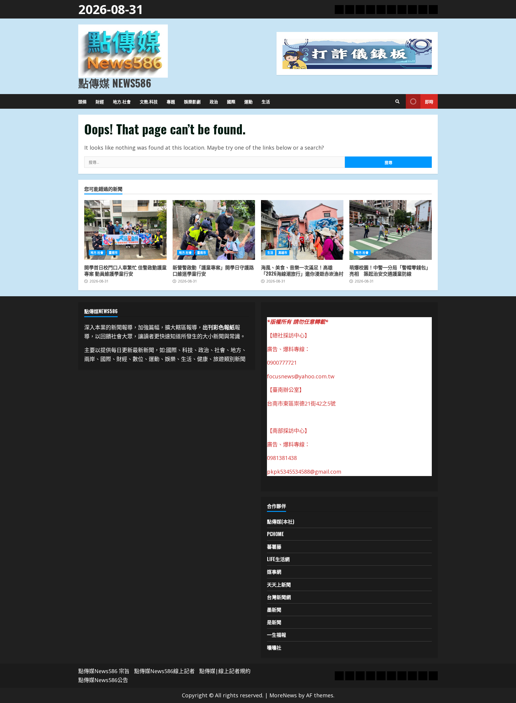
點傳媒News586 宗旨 (104, 671)
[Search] (397, 101)
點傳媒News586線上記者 (164, 671)
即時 (429, 101)
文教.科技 (149, 101)
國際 (231, 101)
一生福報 (276, 634)
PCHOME (275, 534)
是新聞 (274, 622)
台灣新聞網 (279, 597)
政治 (214, 101)
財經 (100, 101)
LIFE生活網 (278, 559)
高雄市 (282, 253)
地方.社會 (122, 101)
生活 (266, 101)
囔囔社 (274, 647)
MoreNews (283, 695)
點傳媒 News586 (114, 82)
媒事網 (274, 571)
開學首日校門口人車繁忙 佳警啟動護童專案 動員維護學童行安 (125, 230)
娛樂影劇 (192, 101)
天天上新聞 (279, 584)
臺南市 (113, 253)
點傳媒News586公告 (103, 680)
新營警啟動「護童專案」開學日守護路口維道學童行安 (214, 230)
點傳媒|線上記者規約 (225, 671)
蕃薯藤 (274, 546)
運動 (248, 101)
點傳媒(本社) (280, 521)
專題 (171, 101)
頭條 (82, 101)
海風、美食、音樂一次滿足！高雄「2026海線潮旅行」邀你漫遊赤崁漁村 (302, 230)
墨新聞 (274, 609)
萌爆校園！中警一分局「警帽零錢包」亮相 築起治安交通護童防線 (390, 230)
